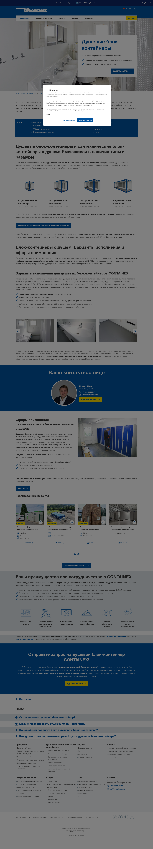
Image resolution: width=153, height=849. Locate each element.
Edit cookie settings (69, 120)
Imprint (48, 114)
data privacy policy (70, 109)
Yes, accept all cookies (85, 120)
